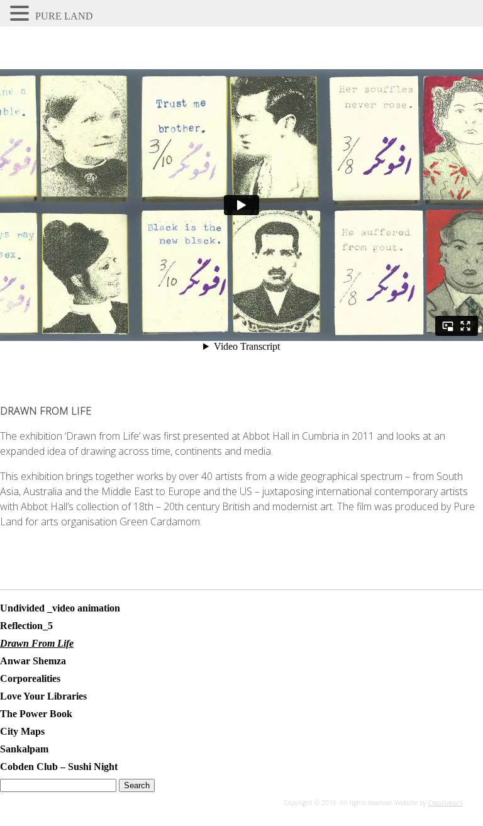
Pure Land (64, 16)
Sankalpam (24, 749)
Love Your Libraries (43, 696)
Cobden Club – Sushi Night (59, 766)
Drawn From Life (37, 643)
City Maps (22, 731)
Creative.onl (445, 802)
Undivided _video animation (60, 608)
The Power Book (36, 713)
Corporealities (30, 678)
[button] (21, 13)
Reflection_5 (26, 625)
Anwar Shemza (33, 661)
